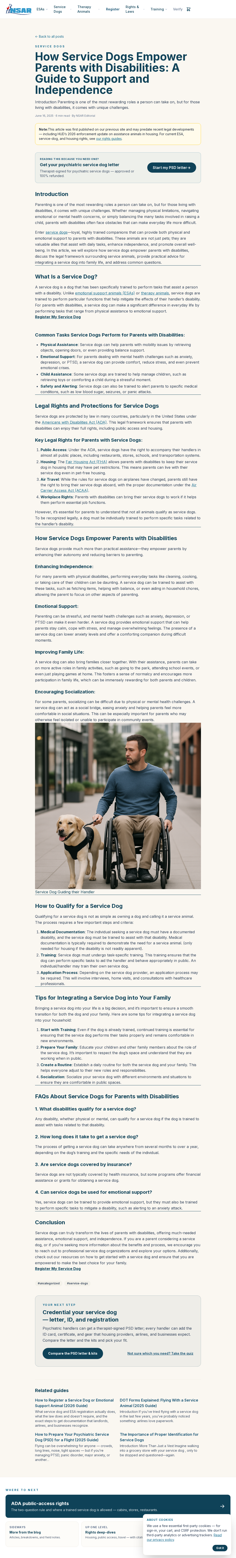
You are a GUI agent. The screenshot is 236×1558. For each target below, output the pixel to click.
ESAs (40, 9)
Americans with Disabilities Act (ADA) (74, 422)
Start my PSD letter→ (172, 167)
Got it (220, 1548)
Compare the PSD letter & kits (72, 1353)
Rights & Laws (132, 9)
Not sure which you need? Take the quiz (160, 1353)
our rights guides (109, 139)
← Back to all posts (49, 36)
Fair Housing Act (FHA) (86, 461)
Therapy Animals (84, 9)
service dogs (57, 232)
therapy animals (155, 293)
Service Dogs (60, 9)
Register (113, 9)
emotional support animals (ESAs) (105, 293)
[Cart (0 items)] (188, 9)
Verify (178, 9)
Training (157, 9)
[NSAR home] (19, 9)
